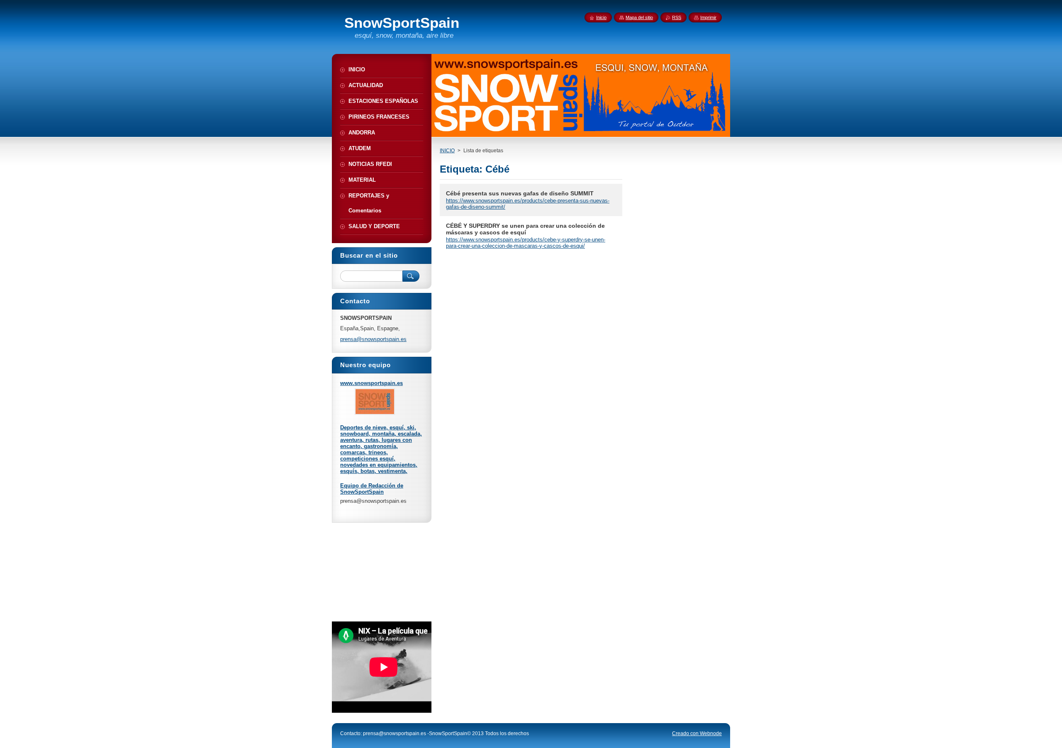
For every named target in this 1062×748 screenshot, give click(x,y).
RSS (676, 17)
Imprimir (708, 17)
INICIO (447, 150)
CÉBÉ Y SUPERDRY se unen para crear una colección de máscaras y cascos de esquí (525, 229)
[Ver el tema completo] (375, 413)
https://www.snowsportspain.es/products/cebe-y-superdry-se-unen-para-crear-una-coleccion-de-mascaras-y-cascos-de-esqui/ (525, 242)
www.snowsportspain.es (371, 383)
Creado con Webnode (697, 733)
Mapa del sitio (639, 17)
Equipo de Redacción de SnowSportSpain (371, 488)
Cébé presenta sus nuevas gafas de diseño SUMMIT (520, 193)
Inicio (601, 17)
